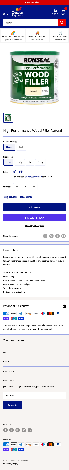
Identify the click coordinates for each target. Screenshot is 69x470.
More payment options (34, 225)
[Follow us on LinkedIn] (30, 430)
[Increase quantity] (33, 186)
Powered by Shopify (10, 463)
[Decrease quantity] (16, 186)
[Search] (62, 22)
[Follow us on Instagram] (17, 430)
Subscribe (12, 405)
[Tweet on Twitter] (57, 236)
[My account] (55, 10)
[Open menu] (5, 10)
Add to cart (34, 207)
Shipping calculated (33, 176)
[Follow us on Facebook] (5, 430)
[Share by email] (63, 236)
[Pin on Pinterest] (51, 236)
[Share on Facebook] (45, 236)
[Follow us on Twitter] (11, 430)
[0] (63, 10)
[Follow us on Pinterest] (24, 430)
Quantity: (7, 186)
